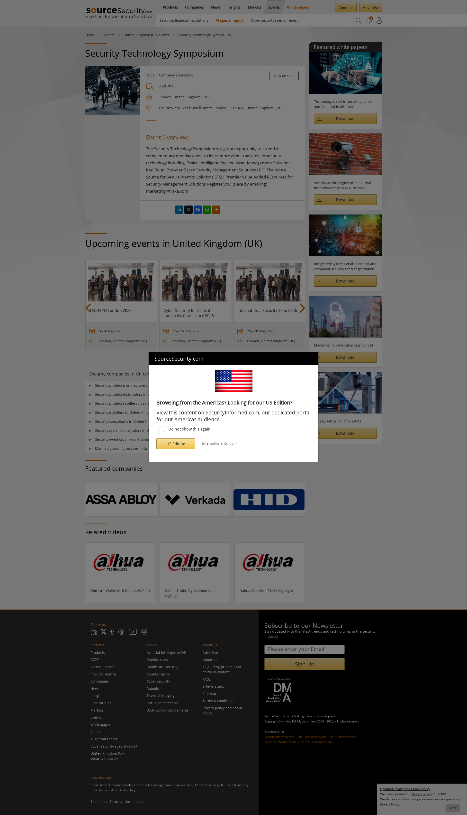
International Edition (219, 443)
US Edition (175, 444)
